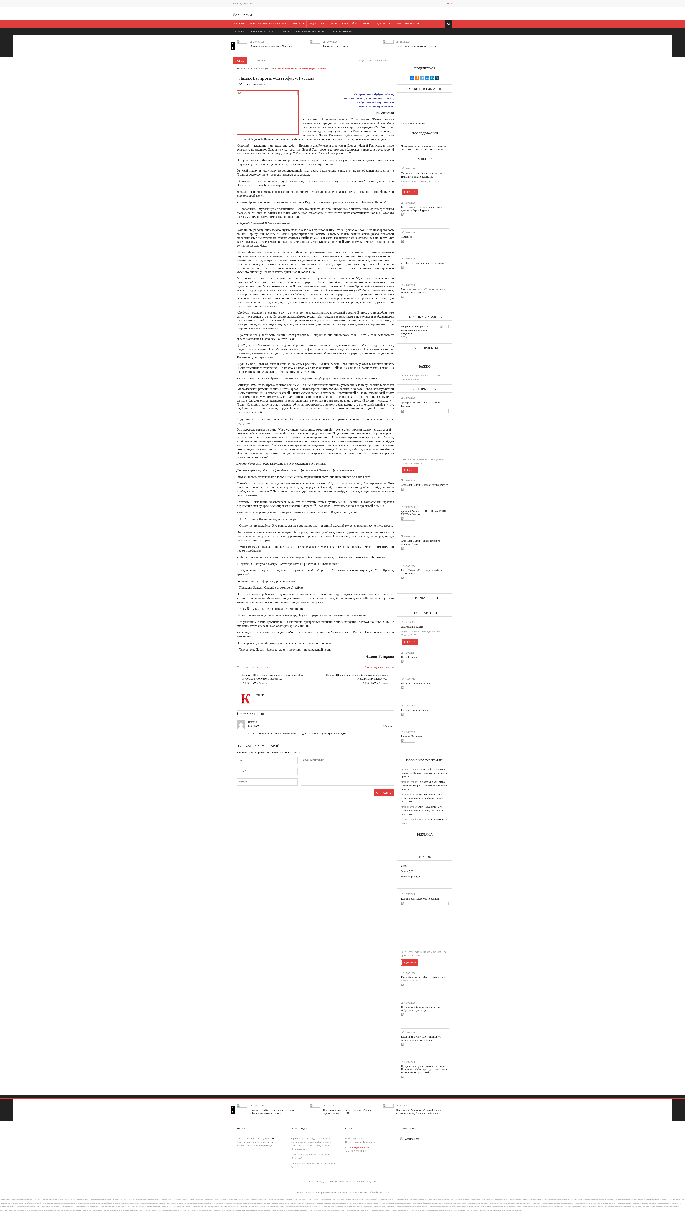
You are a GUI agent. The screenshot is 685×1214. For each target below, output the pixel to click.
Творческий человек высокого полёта (416, 46)
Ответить (389, 726)
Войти (404, 866)
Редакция (260, 84)
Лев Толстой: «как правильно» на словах (423, 262)
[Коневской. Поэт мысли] (315, 45)
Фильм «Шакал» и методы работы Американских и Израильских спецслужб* (357, 676)
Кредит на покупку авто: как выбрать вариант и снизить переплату (421, 1038)
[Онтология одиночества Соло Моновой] (242, 45)
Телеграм (447, 3)
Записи (407, 871)
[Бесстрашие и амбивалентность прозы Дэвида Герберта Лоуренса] (408, 219)
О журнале (238, 31)
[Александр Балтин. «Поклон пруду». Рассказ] (408, 494)
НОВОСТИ (238, 23)
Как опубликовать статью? (310, 31)
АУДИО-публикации (321, 23)
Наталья (252, 721)
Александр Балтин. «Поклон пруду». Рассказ (424, 484)
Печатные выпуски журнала (267, 23)
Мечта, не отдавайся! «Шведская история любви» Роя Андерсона (423, 291)
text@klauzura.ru (360, 1147)
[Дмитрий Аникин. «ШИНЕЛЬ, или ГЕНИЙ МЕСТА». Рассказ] (408, 523)
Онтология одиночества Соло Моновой (271, 46)
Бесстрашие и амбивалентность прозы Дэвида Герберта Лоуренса (421, 209)
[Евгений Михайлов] (408, 745)
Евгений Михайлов (411, 736)
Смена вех (406, 236)
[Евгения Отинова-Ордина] (408, 719)
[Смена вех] (408, 245)
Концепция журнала (262, 31)
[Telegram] (422, 78)
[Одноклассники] (417, 78)
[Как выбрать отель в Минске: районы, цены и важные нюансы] (408, 989)
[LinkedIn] (432, 78)
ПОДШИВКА (380, 23)
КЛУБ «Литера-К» (405, 23)
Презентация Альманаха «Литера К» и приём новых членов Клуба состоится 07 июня (420, 1111)
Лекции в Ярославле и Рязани (317, 60)
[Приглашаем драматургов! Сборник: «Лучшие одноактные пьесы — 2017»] (315, 1109)
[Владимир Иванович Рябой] (408, 692)
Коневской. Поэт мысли (335, 46)
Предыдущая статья (255, 667)
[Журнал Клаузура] (243, 14)
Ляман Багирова (380, 656)
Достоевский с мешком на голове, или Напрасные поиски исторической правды (424, 773)
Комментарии (410, 876)
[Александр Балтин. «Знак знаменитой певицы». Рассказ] (408, 553)
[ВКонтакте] (412, 78)
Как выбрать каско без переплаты (420, 898)
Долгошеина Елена (412, 626)
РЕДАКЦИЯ (285, 31)
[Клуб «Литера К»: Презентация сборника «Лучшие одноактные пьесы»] (242, 1109)
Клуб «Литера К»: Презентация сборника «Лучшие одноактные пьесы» (272, 1111)
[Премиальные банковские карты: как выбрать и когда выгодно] (408, 1019)
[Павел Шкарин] (408, 666)
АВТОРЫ (296, 23)
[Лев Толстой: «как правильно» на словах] (408, 272)
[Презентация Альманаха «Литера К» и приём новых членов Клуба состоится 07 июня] (388, 1109)
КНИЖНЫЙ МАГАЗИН (354, 23)
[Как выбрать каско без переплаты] (425, 925)
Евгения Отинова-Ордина (415, 709)
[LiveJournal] (437, 78)
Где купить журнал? (342, 31)
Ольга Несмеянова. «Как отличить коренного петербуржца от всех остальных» (422, 798)
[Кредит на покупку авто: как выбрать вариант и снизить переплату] (408, 1049)
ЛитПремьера (266, 68)
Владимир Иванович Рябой (415, 683)
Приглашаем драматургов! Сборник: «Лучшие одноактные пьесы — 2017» (348, 1111)
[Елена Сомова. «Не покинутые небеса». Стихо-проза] (408, 582)
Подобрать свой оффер (413, 124)
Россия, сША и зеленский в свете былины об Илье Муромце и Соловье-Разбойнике (273, 676)
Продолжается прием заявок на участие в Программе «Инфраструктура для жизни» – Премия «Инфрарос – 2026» (424, 1069)
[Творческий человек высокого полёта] (388, 45)
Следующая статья (376, 667)
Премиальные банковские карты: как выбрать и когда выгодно (420, 1009)
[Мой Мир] (427, 78)
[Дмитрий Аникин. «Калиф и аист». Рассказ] (425, 432)
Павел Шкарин (409, 657)
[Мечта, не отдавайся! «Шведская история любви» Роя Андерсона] (408, 301)
